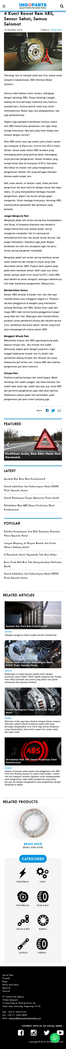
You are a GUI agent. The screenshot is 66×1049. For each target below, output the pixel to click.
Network (6, 991)
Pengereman (56, 29)
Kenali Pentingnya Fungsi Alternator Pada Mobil (31, 497)
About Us (6, 988)
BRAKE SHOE (33, 844)
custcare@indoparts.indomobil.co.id (25, 1018)
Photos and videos (10, 984)
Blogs (4, 981)
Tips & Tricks (7, 975)
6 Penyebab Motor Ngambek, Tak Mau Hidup (30, 554)
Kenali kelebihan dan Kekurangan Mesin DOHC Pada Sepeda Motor (29, 664)
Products (6, 978)
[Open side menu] (3, 6)
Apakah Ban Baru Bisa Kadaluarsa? (24, 478)
